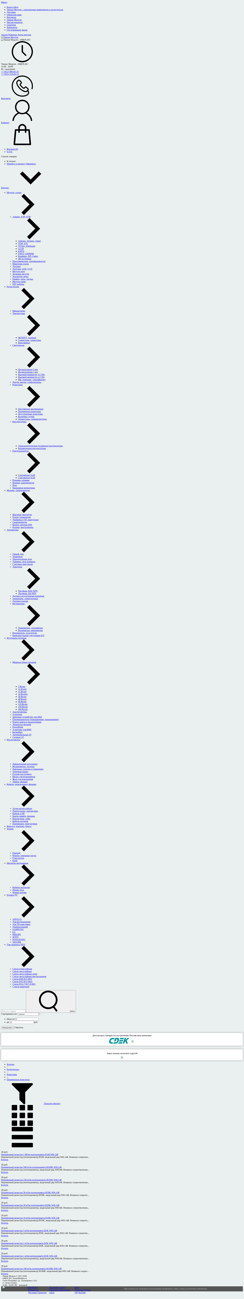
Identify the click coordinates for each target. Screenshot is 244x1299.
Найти (72, 1011)
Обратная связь (56, 1290)
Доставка (32, 1292)
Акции (4, 35)
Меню (4, 2)
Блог (77, 1287)
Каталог (5, 188)
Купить (4, 1159)
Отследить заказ (57, 1287)
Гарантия (41, 1292)
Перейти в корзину (16, 164)
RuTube (82, 1292)
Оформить (31, 164)
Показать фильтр (51, 1103)
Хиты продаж (24, 35)
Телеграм (79, 1290)
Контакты (32, 1287)
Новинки (12, 35)
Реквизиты (33, 1290)
